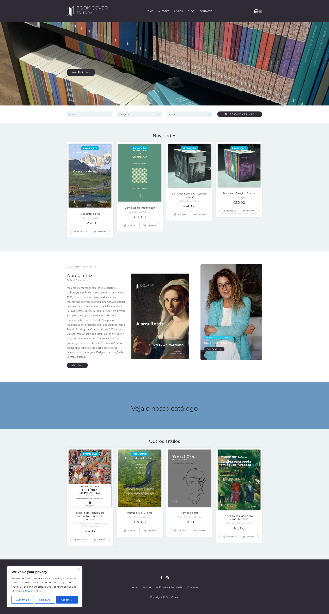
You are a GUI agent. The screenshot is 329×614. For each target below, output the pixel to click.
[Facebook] (161, 578)
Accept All (67, 599)
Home (149, 11)
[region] (44, 586)
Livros (178, 11)
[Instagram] (167, 578)
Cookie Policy (33, 591)
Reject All (45, 599)
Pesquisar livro (240, 114)
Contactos (193, 587)
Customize (22, 599)
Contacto (206, 11)
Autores (163, 11)
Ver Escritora (214, 349)
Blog (191, 11)
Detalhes (82, 231)
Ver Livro (77, 365)
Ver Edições (81, 72)
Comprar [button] (101, 231)
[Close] (79, 569)
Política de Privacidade (169, 587)
